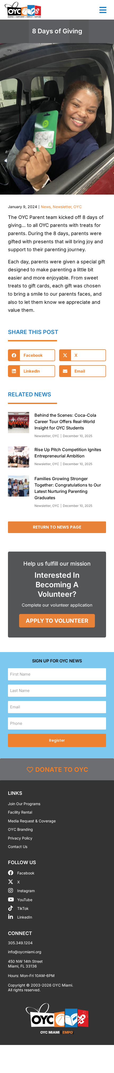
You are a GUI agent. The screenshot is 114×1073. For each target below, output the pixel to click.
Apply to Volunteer (57, 620)
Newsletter (62, 206)
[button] (31, 355)
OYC (77, 206)
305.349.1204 (20, 943)
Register (57, 740)
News (46, 206)
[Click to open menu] (103, 10)
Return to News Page (57, 527)
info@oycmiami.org (24, 952)
